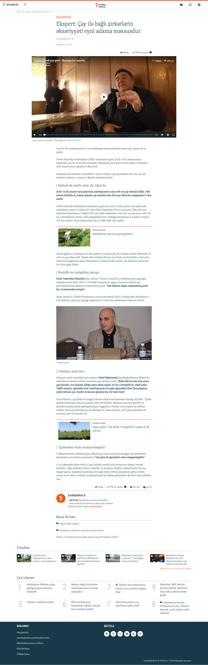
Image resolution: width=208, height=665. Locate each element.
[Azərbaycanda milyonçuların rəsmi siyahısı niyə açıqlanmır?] (24, 558)
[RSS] (133, 634)
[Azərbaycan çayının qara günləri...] (74, 238)
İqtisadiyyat (63, 17)
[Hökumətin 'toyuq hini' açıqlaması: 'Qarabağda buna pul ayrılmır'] (113, 558)
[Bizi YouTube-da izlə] (181, 5)
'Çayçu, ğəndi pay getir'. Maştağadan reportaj (60, 60)
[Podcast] (140, 634)
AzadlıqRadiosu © (64, 39)
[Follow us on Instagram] (113, 634)
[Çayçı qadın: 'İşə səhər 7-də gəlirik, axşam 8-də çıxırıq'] (74, 431)
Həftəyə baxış (23, 654)
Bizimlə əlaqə (23, 649)
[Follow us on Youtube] (126, 634)
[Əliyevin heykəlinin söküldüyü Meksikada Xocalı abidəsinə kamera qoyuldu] (68, 558)
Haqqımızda (23, 633)
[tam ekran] (173, 135)
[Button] (124, 52)
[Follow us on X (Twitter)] (120, 634)
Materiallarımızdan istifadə (30, 643)
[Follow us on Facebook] (106, 634)
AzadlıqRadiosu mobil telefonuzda (33, 638)
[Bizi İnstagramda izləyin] (190, 5)
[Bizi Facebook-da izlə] (199, 5)
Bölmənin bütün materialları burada (175, 569)
